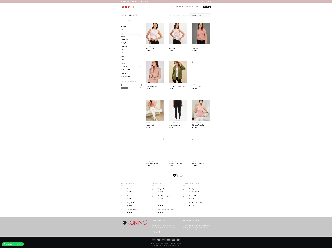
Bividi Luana (150, 48)
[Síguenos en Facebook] (145, 1)
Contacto (195, 7)
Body (122, 29)
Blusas (122, 56)
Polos (122, 53)
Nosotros (154, 243)
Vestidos (123, 73)
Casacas (123, 63)
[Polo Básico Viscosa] (201, 148)
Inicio (123, 15)
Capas (122, 33)
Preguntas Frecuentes (171, 243)
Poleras (123, 59)
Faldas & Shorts (125, 69)
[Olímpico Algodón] (201, 110)
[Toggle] (140, 36)
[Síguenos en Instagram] (147, 1)
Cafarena (195, 48)
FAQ (180, 243)
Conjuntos (124, 46)
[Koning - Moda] (129, 7)
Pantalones (124, 66)
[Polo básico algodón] (155, 148)
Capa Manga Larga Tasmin (177, 87)
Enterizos (123, 26)
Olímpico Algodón (198, 125)
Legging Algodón (174, 125)
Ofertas (188, 7)
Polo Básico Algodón (175, 163)
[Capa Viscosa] (201, 72)
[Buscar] (200, 7)
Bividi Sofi (172, 48)
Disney (172, 7)
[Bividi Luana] (155, 33)
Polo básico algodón (152, 163)
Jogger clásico (150, 125)
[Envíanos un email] (159, 232)
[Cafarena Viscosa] (155, 72)
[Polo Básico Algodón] (178, 148)
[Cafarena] (201, 33)
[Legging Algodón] (178, 110)
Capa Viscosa (196, 87)
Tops (122, 49)
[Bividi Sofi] (178, 33)
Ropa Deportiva (125, 76)
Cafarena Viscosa (151, 87)
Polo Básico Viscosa (198, 163)
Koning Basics (179, 7)
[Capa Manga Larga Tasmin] (178, 72)
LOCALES (160, 243)
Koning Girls (124, 39)
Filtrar (124, 87)
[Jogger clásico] (155, 110)
